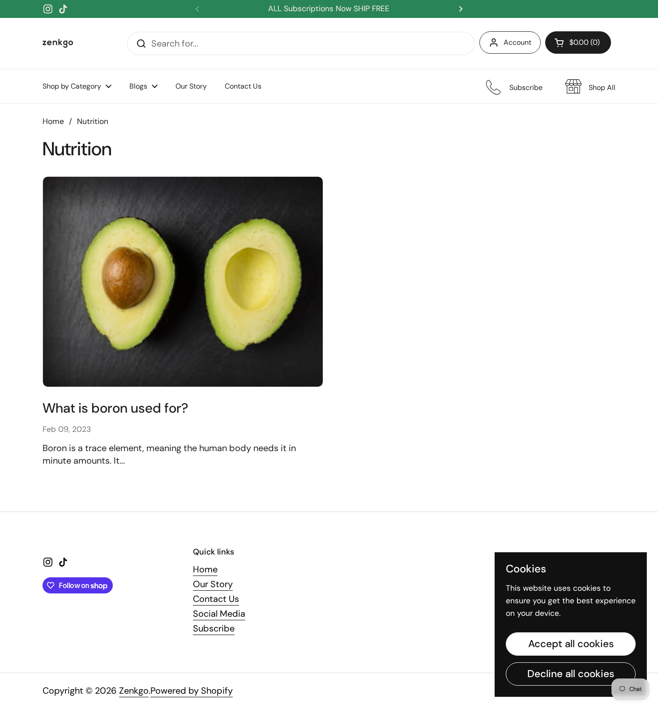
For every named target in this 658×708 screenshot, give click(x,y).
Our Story (213, 584)
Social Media (219, 613)
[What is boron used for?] (183, 281)
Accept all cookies (571, 643)
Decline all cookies (570, 673)
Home (53, 121)
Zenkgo (134, 690)
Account (517, 42)
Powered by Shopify (191, 690)
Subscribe (214, 628)
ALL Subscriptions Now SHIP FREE (328, 8)
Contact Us (216, 599)
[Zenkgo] (58, 43)
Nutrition (92, 121)
